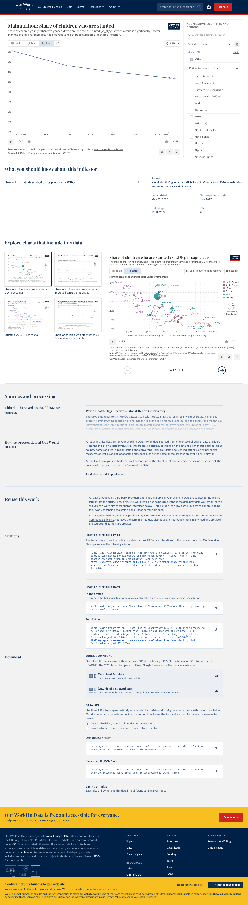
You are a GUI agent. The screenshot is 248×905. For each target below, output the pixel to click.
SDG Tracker (133, 875)
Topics (130, 841)
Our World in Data (25, 7)
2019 (175, 141)
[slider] (29, 142)
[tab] (16, 43)
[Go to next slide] (222, 370)
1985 (122, 341)
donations (55, 889)
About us (172, 841)
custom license (23, 852)
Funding (171, 854)
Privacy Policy (113, 897)
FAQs (97, 856)
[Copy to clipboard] (212, 554)
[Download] (162, 152)
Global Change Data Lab (59, 836)
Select (205, 271)
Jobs (169, 867)
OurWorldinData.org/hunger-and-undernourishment (34, 153)
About (112, 7)
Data (69, 7)
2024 (235, 341)
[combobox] (180, 7)
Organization (174, 847)
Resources (95, 7)
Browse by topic (52, 7)
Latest (80, 7)
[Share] (169, 152)
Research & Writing (219, 841)
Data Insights (134, 854)
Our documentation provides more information (114, 714)
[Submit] (198, 7)
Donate (223, 7)
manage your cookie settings (140, 897)
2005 (20, 141)
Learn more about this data (108, 149)
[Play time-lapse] (11, 142)
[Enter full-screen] (177, 152)
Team (170, 860)
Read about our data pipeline (103, 474)
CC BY (66, 153)
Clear (236, 52)
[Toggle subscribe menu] (209, 7)
